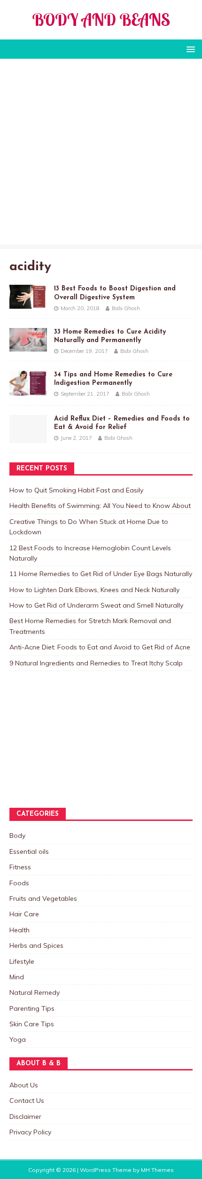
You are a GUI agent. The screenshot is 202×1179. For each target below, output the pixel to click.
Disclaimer (25, 1116)
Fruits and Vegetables (43, 898)
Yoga (17, 1039)
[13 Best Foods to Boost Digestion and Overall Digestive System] (28, 303)
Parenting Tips (31, 1008)
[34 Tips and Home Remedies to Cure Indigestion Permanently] (28, 390)
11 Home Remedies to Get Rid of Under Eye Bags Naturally (100, 574)
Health (19, 930)
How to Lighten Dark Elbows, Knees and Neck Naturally (94, 590)
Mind (16, 977)
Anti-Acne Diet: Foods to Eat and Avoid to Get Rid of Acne (99, 647)
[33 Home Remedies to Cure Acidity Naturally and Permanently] (28, 346)
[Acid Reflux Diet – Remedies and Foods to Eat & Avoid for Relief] (28, 437)
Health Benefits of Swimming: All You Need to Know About (100, 505)
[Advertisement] (101, 153)
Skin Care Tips (31, 1024)
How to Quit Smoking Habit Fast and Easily (76, 490)
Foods (19, 883)
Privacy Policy (30, 1132)
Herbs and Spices (36, 945)
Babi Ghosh (126, 308)
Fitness (20, 867)
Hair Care (24, 914)
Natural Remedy (34, 992)
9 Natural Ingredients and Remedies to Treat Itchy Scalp (96, 663)
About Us (23, 1085)
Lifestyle (21, 961)
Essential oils (29, 851)
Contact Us (26, 1100)
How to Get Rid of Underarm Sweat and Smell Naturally (96, 605)
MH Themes (157, 1169)
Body (17, 835)
